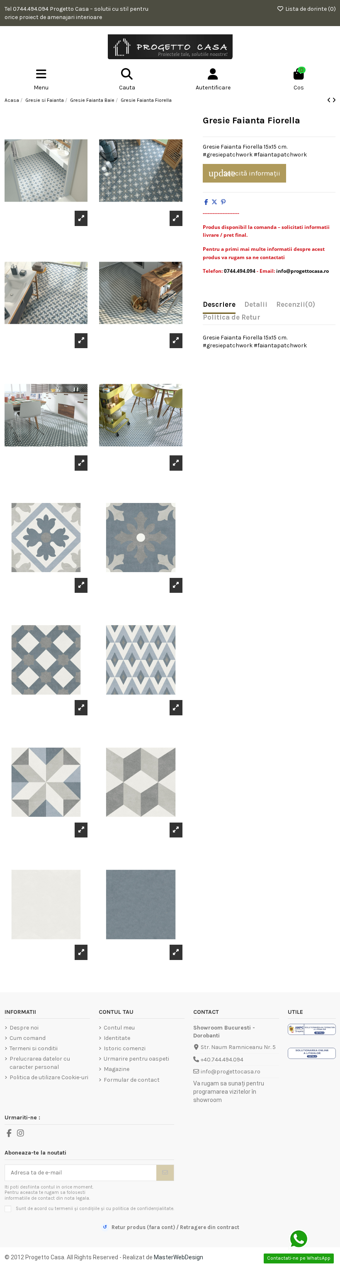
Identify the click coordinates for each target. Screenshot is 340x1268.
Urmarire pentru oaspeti (136, 1058)
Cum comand (28, 1038)
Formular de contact (132, 1079)
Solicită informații (244, 173)
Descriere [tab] (219, 304)
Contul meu (119, 1027)
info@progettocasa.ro (230, 1071)
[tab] (295, 306)
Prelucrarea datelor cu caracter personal (40, 1063)
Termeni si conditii (34, 1048)
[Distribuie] (206, 202)
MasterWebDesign (178, 1257)
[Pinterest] (223, 202)
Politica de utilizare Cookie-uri (49, 1077)
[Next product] (334, 100)
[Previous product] (329, 100)
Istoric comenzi (125, 1048)
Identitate (117, 1038)
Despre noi (24, 1027)
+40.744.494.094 (222, 1059)
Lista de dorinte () (310, 8)
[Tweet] (214, 202)
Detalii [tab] (255, 304)
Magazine (116, 1069)
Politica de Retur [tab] (231, 317)
